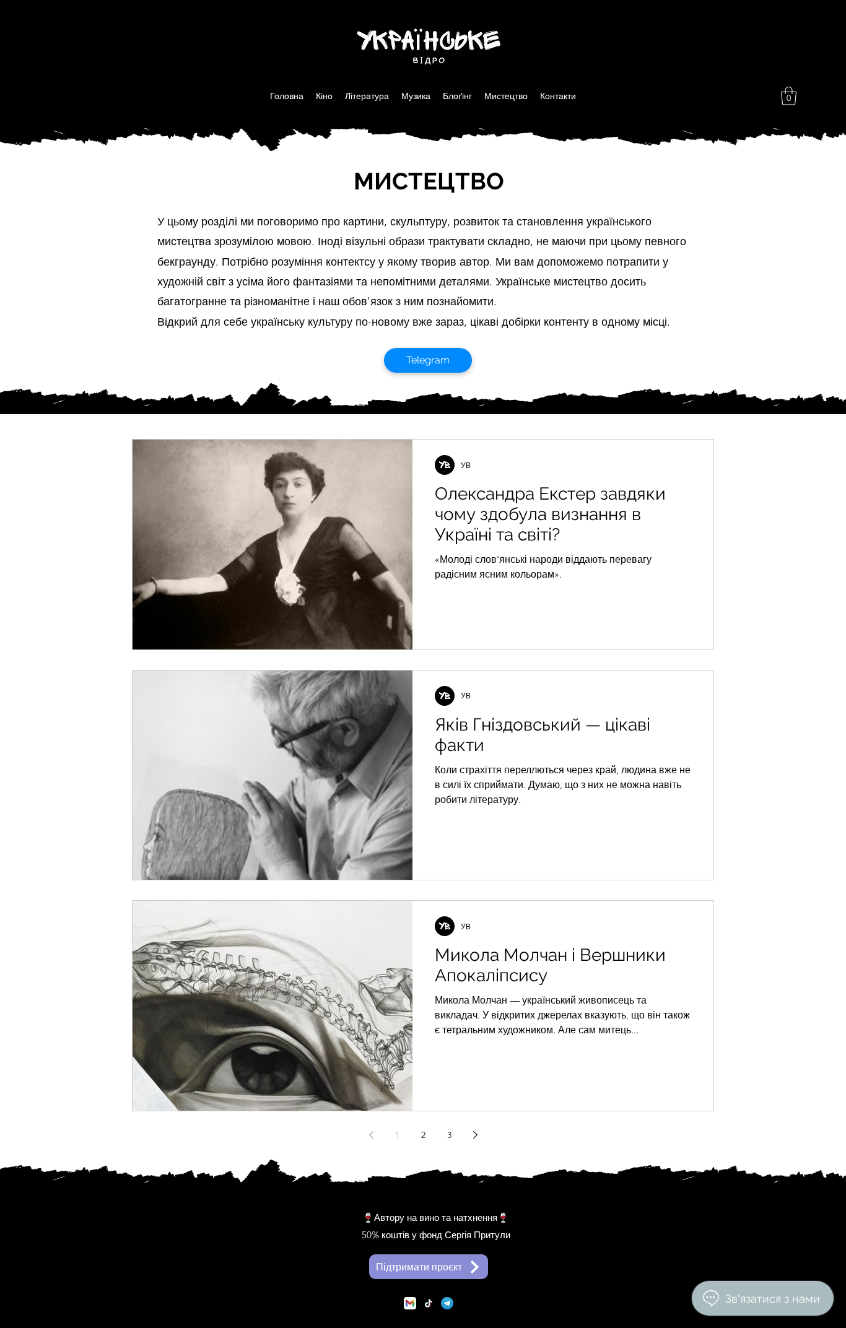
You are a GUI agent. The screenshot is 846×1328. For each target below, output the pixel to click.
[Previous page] (371, 1135)
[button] (788, 96)
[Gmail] (410, 1303)
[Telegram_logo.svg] (447, 1303)
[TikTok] (428, 1303)
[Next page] (475, 1135)
